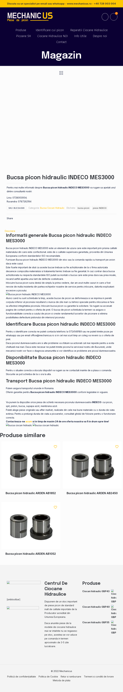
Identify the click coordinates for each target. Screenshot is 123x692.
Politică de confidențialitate (21, 676)
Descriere (10, 231)
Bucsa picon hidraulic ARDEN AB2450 (92, 493)
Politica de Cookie (48, 676)
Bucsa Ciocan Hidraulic (52, 208)
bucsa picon (83, 208)
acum (28, 421)
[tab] (61, 231)
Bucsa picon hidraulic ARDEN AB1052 (30, 553)
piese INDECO (100, 208)
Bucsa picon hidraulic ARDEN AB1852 (31, 493)
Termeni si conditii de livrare (99, 676)
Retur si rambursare (71, 676)
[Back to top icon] (107, 685)
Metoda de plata (61, 680)
